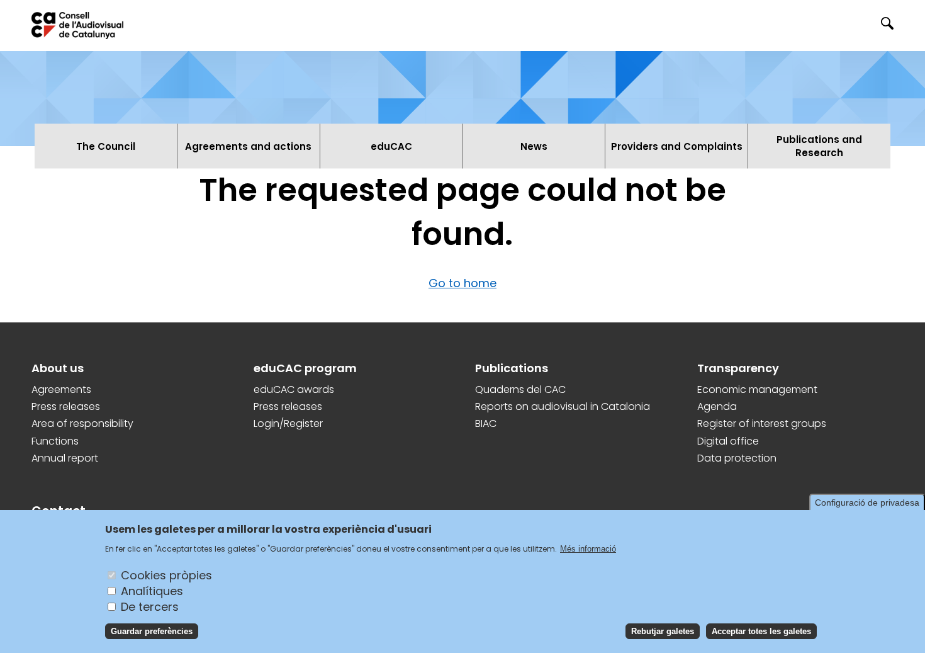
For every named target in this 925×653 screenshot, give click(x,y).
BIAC (485, 424)
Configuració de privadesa (867, 502)
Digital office (728, 441)
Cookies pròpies (166, 574)
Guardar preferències (152, 630)
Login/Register (288, 424)
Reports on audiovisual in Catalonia (562, 407)
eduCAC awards (294, 390)
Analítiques (152, 590)
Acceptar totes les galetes (761, 630)
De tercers (150, 606)
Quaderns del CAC (520, 390)
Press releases (65, 407)
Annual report (64, 458)
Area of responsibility (82, 424)
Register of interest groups (761, 424)
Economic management (757, 390)
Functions (55, 441)
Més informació (588, 549)
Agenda (717, 407)
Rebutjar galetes (662, 630)
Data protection (736, 458)
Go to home (462, 283)
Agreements (61, 390)
